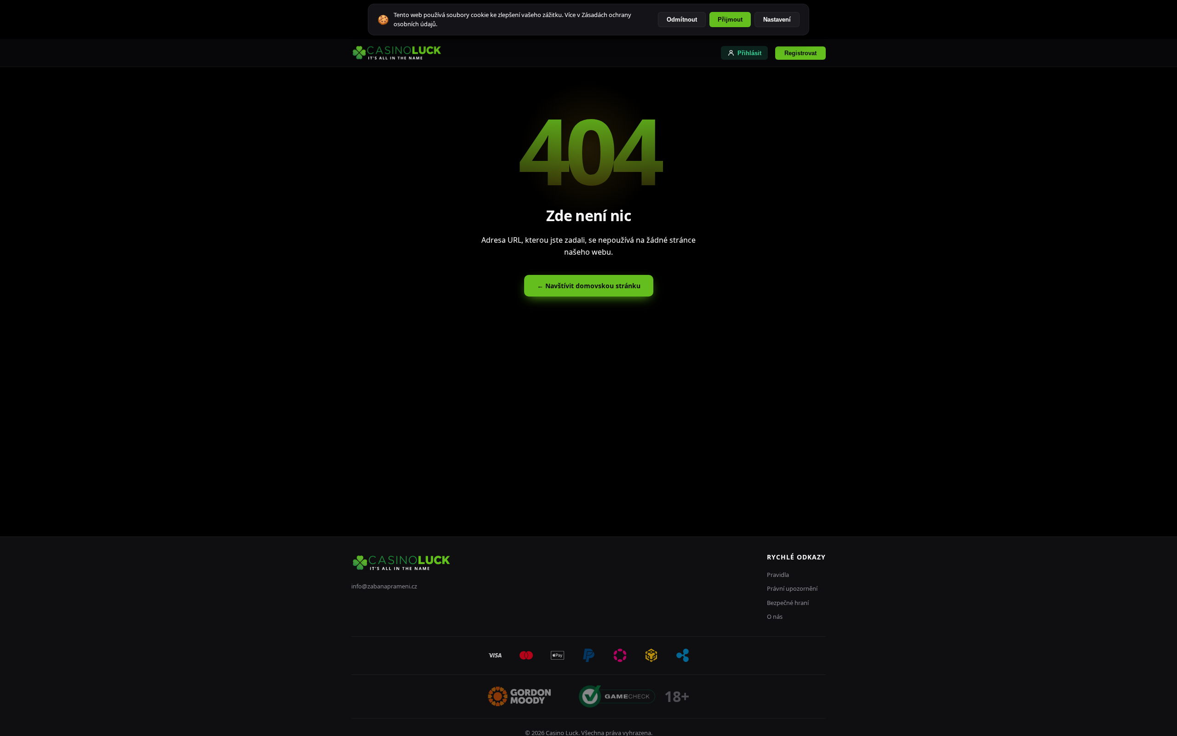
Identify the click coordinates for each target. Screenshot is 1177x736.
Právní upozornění (792, 588)
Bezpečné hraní (788, 603)
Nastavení (777, 19)
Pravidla (778, 575)
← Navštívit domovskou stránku (588, 285)
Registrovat (800, 53)
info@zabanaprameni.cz (384, 586)
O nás (775, 616)
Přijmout (730, 19)
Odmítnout (682, 19)
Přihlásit (749, 53)
